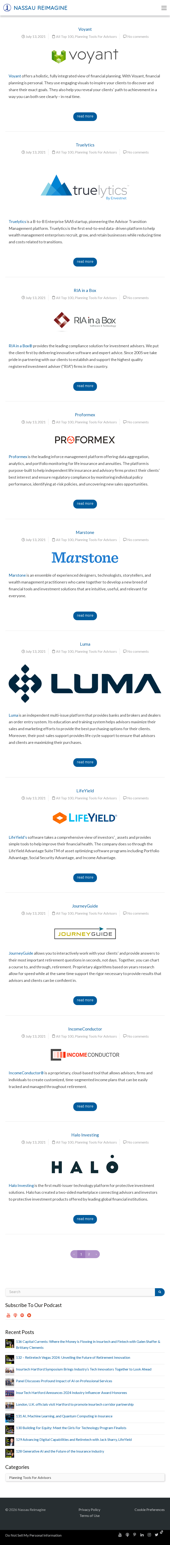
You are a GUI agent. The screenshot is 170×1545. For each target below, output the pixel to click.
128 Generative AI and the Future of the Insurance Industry (60, 1451)
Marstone (85, 532)
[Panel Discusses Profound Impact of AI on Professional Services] (9, 1381)
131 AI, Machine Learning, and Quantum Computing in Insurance (64, 1416)
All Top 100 (64, 36)
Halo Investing (85, 1134)
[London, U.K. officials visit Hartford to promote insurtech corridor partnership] (9, 1405)
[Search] (160, 1292)
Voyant (85, 29)
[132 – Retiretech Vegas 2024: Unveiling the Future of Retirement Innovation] (9, 1359)
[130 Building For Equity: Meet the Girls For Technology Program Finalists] (9, 1429)
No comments (138, 36)
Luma (85, 644)
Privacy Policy (89, 1509)
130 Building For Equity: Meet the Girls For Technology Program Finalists (71, 1428)
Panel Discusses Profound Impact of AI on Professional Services (64, 1381)
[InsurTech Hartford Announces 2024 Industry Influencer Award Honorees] (9, 1393)
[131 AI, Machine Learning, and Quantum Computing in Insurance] (9, 1417)
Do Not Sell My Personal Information (33, 1535)
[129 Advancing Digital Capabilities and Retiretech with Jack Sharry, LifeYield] (9, 1441)
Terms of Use (89, 1515)
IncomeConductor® (26, 1072)
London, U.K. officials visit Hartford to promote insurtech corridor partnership (75, 1404)
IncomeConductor (85, 1028)
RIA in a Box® (20, 345)
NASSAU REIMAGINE (40, 7)
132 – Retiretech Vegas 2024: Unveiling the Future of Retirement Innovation (73, 1357)
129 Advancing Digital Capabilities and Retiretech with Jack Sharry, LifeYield (74, 1439)
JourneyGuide (85, 905)
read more (85, 116)
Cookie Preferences (150, 1509)
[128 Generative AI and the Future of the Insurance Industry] (9, 1453)
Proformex (85, 414)
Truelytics (85, 144)
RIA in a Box (85, 290)
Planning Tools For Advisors (96, 36)
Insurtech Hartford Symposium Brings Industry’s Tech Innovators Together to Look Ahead (83, 1369)
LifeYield (85, 790)
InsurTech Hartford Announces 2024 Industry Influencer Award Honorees (71, 1392)
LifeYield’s (18, 837)
